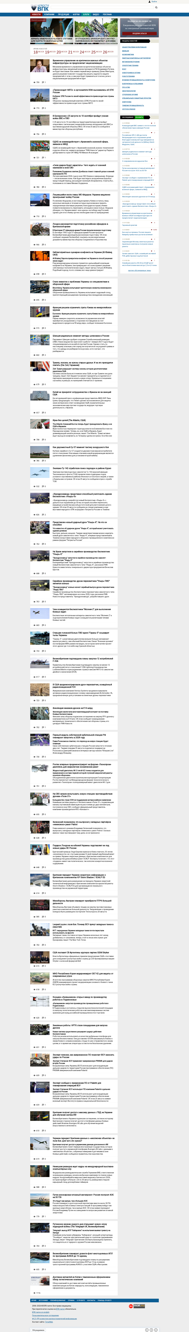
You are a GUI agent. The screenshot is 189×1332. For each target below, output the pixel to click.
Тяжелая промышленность (133, 105)
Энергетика (126, 102)
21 (70, 52)
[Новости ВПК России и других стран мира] (40, 10)
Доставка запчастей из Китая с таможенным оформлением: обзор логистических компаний (81, 1278)
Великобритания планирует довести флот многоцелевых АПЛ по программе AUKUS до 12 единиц (83, 1254)
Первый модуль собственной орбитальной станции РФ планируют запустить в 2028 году (79, 736)
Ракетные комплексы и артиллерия (136, 58)
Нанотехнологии (129, 91)
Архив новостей (40, 49)
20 (59, 52)
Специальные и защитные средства (136, 98)
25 (93, 52)
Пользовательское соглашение (45, 1315)
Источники (43, 1300)
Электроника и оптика (131, 73)
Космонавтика (128, 54)
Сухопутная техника (130, 65)
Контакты (91, 1300)
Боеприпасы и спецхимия (132, 84)
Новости (36, 14)
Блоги (86, 14)
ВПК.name (60, 1309)
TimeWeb (49, 1322)
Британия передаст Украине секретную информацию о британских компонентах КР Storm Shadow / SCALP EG (79, 876)
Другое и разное (128, 109)
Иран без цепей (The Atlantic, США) (69, 420)
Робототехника (128, 76)
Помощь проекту (104, 1300)
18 (35, 52)
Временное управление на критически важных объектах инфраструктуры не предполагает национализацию (80, 61)
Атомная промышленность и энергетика (138, 80)
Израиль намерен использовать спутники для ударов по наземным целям (51, 40)
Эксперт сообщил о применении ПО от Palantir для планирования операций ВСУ (77, 1084)
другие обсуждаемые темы (139, 270)
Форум (76, 14)
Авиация (125, 51)
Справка (71, 1300)
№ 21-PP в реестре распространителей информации (54, 1319)
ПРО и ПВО (126, 87)
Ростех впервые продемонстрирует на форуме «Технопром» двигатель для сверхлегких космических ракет (82, 765)
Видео (96, 14)
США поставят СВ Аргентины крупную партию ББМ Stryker (81, 952)
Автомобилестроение (131, 62)
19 (47, 52)
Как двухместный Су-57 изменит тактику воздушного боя (81, 447)
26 (105, 52)
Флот (124, 69)
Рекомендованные (57, 1300)
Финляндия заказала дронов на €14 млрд (73, 708)
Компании (49, 14)
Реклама (107, 14)
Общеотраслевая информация (134, 47)
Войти (154, 2)
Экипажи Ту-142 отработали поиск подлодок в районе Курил (82, 468)
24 (82, 52)
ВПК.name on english (40, 1312)
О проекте (81, 1300)
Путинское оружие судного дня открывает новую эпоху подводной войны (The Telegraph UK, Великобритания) (80, 1225)
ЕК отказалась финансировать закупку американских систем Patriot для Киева (95, 40)
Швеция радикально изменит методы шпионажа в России (81, 336)
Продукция (63, 14)
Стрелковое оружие (130, 94)
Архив (33, 1300)
